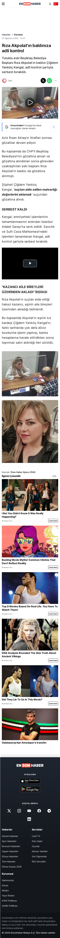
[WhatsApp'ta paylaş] (49, 80)
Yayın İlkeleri (8, 895)
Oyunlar (36, 846)
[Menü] (3, 3)
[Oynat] (30, 103)
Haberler (6, 34)
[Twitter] (9, 810)
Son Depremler (39, 856)
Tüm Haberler (8, 861)
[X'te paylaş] (43, 80)
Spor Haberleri (9, 841)
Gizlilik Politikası (10, 905)
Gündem (18, 34)
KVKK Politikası (9, 900)
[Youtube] (29, 810)
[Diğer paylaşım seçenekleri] (55, 80)
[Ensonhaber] (30, 3)
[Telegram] (49, 810)
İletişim (5, 890)
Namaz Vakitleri (40, 851)
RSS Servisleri (39, 861)
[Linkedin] (29, 819)
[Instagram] (19, 810)
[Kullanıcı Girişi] (50, 4)
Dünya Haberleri (10, 856)
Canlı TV (36, 836)
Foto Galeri (37, 841)
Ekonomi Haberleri (11, 846)
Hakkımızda (8, 880)
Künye (5, 885)
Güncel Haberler (10, 836)
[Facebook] (39, 810)
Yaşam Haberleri (10, 851)
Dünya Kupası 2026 (12, 866)
